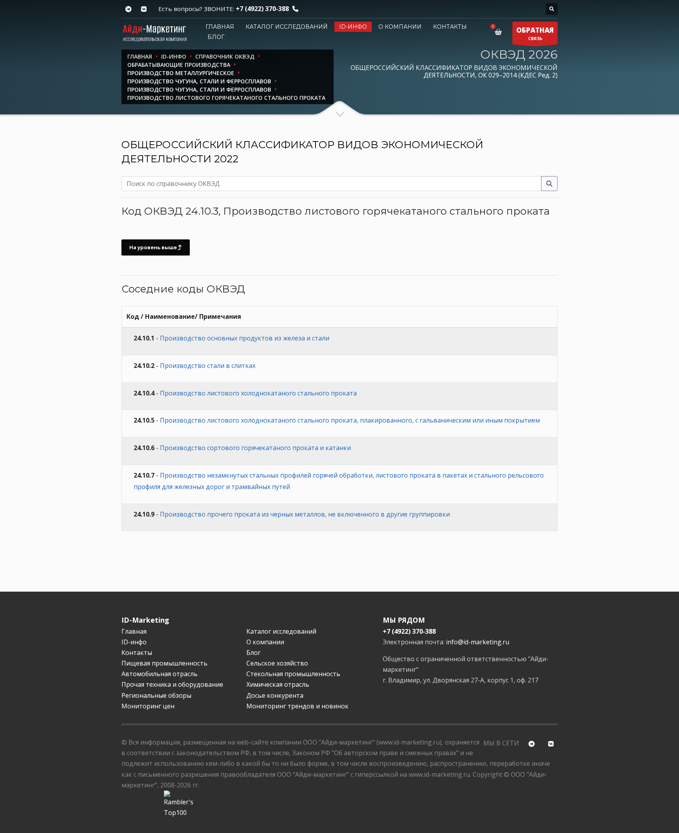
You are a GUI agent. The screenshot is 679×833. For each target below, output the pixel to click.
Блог (215, 36)
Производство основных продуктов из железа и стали (244, 338)
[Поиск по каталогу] (552, 9)
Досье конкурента (274, 695)
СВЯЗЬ (535, 33)
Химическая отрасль (277, 684)
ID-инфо (353, 26)
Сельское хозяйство (277, 663)
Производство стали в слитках (207, 365)
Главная (220, 26)
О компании (400, 26)
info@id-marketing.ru (477, 642)
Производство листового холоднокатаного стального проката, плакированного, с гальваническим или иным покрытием (350, 420)
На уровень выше (153, 247)
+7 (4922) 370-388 (262, 8)
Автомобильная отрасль (159, 673)
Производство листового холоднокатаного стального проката (258, 393)
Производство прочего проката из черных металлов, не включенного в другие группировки (305, 514)
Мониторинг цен (147, 706)
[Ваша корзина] (500, 32)
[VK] (143, 9)
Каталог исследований (287, 26)
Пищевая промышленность (164, 663)
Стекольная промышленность (293, 673)
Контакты (450, 26)
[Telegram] (128, 9)
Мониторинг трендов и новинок (297, 706)
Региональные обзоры (156, 695)
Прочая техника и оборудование (172, 684)
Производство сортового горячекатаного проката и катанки (255, 447)
